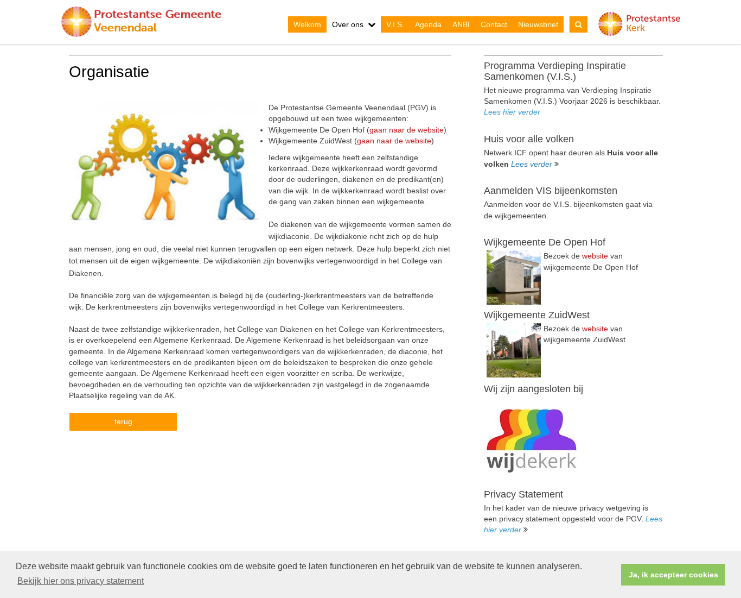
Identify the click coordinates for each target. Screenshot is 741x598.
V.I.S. (395, 24)
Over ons (347, 24)
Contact (494, 24)
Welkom (307, 24)
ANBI (461, 24)
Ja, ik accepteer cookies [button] (673, 574)
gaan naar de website (406, 129)
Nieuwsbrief (538, 24)
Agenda (428, 24)
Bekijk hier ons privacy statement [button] (80, 581)
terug (123, 421)
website (595, 255)
